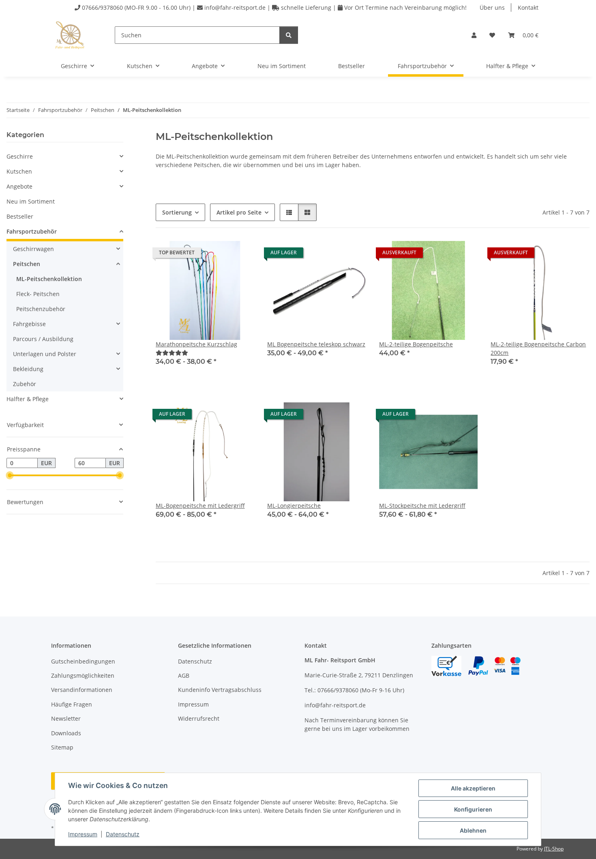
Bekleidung (28, 369)
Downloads (66, 733)
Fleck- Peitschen (38, 294)
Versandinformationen (81, 690)
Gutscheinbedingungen (83, 661)
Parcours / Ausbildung (43, 339)
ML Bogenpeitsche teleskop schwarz (316, 344)
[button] (474, 35)
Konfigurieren (473, 809)
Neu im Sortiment (30, 201)
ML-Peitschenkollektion (49, 279)
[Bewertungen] (172, 352)
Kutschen (19, 171)
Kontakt (528, 7)
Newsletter (66, 718)
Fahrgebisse (29, 324)
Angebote (19, 186)
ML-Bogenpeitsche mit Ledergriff (200, 505)
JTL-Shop (554, 848)
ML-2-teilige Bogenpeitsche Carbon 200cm (538, 348)
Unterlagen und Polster (44, 354)
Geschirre (19, 156)
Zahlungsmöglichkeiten (82, 675)
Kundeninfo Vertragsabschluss (220, 690)
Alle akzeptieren (473, 788)
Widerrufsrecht (198, 718)
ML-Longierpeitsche (294, 505)
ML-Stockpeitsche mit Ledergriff (422, 505)
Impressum (82, 834)
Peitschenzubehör (40, 309)
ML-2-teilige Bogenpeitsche (416, 344)
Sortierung (177, 212)
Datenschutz (122, 834)
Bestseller (19, 216)
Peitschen (26, 264)
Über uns (492, 7)
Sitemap (62, 747)
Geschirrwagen (33, 249)
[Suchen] (288, 35)
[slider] (10, 476)
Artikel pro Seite (239, 212)
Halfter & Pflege (27, 399)
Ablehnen (473, 830)
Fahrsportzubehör (31, 231)
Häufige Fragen (71, 704)
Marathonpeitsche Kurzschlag (196, 344)
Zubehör (24, 384)
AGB (183, 675)
